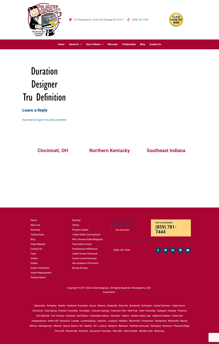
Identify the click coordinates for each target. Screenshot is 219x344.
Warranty (113, 44)
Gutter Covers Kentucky (84, 258)
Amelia (61, 305)
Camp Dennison (162, 305)
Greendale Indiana (99, 315)
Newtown (123, 325)
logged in (41, 119)
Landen (75, 320)
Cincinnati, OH (53, 150)
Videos (34, 263)
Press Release (38, 244)
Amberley (52, 305)
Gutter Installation (40, 268)
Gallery (34, 258)
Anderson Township (77, 305)
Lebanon (101, 320)
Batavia (102, 305)
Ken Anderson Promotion (85, 263)
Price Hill (59, 331)
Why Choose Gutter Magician (87, 239)
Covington (84, 310)
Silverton (83, 331)
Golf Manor (82, 315)
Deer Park (133, 310)
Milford (33, 325)
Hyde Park (177, 315)
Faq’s (33, 253)
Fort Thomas (57, 315)
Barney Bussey (80, 268)
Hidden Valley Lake (141, 315)
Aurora (92, 305)
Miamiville (134, 320)
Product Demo (38, 277)
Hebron (125, 315)
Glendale (70, 315)
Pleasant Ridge (181, 325)
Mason (184, 320)
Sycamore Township (100, 331)
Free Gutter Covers (81, 244)
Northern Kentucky (139, 325)
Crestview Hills (118, 310)
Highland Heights (161, 315)
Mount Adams (70, 325)
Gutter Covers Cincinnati (85, 253)
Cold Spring (51, 310)
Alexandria (39, 305)
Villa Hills (117, 331)
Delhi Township (147, 310)
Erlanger (172, 310)
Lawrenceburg (88, 320)
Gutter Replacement (41, 272)
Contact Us (155, 44)
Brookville (135, 305)
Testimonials (129, 44)
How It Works (93, 44)
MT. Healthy (86, 325)
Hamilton (115, 315)
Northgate (156, 325)
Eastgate (161, 310)
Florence (182, 310)
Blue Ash (123, 305)
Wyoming (159, 331)
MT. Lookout (100, 325)
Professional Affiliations (84, 248)
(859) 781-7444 (120, 250)
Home (61, 44)
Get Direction (122, 230)
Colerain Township (68, 310)
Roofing (76, 220)
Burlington (146, 305)
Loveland (112, 320)
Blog (142, 44)
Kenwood (65, 320)
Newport (112, 325)
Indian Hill (53, 320)
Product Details (80, 229)
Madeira (123, 320)
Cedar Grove (178, 305)
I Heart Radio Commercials (86, 234)
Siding (75, 225)
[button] (75, 44)
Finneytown (147, 320)
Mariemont (161, 320)
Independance (39, 320)
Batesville (112, 305)
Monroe (58, 325)
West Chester (131, 331)
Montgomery (45, 325)
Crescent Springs (100, 310)
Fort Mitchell (42, 315)
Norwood (167, 325)
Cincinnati (37, 310)
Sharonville (71, 331)
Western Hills (146, 331)
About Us (74, 44)
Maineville (173, 320)
